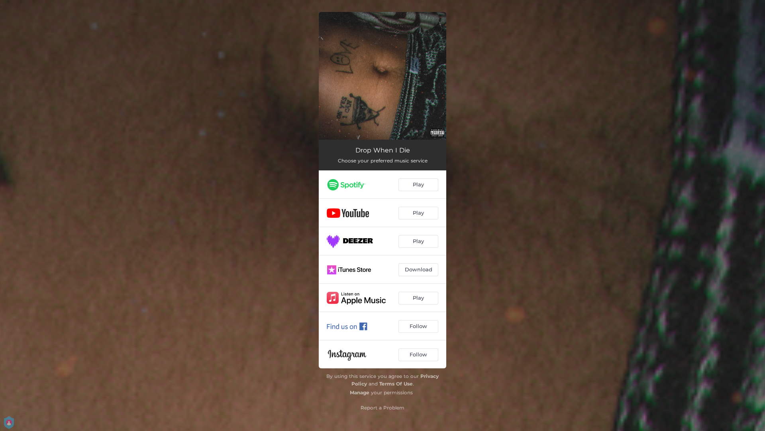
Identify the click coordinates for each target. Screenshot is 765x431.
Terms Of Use (396, 384)
